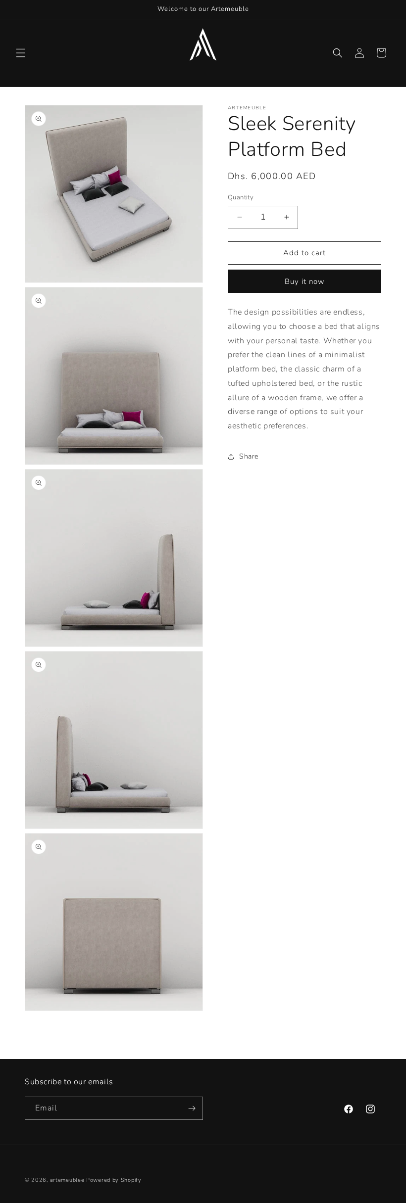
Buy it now (305, 281)
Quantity (241, 197)
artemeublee (67, 1180)
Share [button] (248, 456)
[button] (21, 53)
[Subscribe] (192, 1108)
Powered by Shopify (114, 1180)
